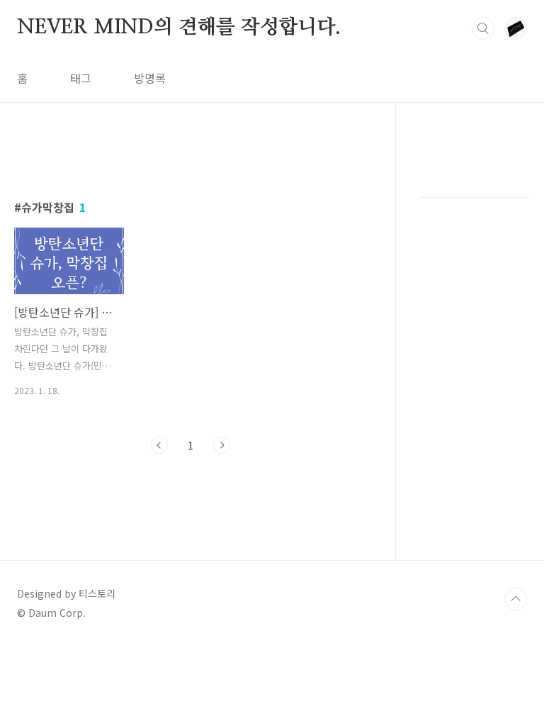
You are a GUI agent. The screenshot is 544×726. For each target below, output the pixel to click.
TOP (515, 599)
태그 (80, 77)
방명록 (150, 77)
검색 (483, 28)
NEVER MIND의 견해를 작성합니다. (179, 28)
